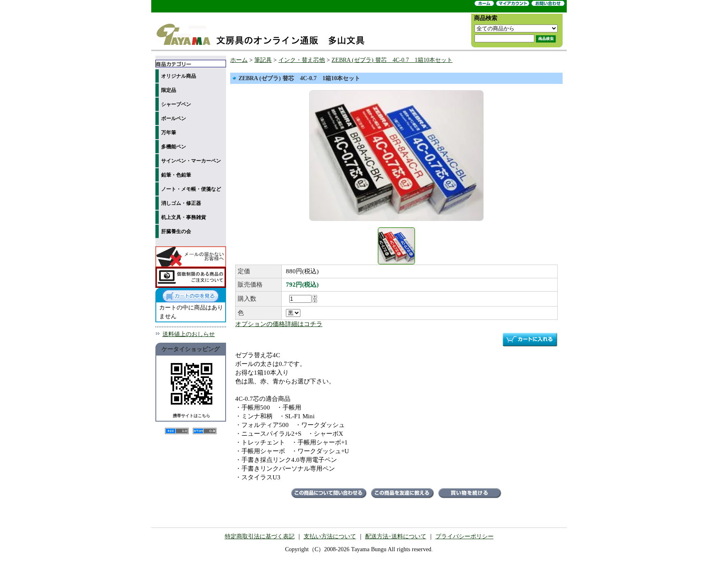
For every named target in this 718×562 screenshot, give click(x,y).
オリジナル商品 (178, 76)
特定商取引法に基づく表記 (260, 536)
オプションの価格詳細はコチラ (278, 324)
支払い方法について (330, 536)
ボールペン (173, 118)
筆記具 (263, 60)
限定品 (168, 90)
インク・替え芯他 (301, 60)
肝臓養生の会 (176, 231)
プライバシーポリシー (464, 536)
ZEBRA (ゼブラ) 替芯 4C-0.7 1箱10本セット (392, 60)
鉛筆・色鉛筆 (176, 175)
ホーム (239, 60)
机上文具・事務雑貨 (183, 217)
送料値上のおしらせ (188, 334)
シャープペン (176, 104)
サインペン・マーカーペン (191, 161)
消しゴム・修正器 (181, 203)
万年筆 (168, 132)
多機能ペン (173, 147)
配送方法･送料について (395, 536)
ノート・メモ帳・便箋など (191, 189)
